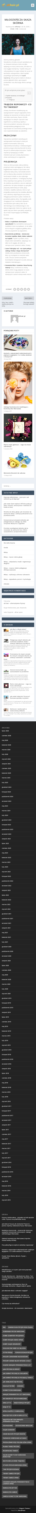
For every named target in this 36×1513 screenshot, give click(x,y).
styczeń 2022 (6, 909)
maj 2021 (5, 932)
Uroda (12, 29)
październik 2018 (7, 1059)
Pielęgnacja (12, 99)
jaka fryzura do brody (11, 1369)
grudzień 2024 (6, 787)
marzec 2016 (6, 1190)
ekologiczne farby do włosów (14, 1348)
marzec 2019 (6, 1036)
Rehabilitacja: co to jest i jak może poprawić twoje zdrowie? (16, 1270)
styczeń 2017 (6, 1158)
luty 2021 (5, 942)
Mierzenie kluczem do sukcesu (14, 473)
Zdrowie (6, 584)
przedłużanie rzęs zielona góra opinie (17, 1442)
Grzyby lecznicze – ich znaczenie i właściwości (17, 1308)
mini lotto (7, 1403)
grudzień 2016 (6, 1162)
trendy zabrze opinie (11, 1478)
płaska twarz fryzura (11, 1446)
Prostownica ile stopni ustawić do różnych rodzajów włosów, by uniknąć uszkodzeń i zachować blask (18, 656)
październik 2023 (7, 829)
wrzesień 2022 (6, 886)
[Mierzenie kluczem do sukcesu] (18, 460)
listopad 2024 (6, 792)
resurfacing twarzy (10, 1451)
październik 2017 (7, 1115)
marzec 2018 (6, 1092)
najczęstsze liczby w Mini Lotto (15, 1415)
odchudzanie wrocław (23, 1425)
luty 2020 (5, 989)
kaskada (20, 1386)
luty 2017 (5, 1153)
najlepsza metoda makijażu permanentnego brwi (13, 1420)
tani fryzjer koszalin (11, 1469)
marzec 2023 (6, 862)
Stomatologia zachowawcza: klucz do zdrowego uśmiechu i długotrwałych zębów (16, 1285)
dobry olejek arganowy (12, 1344)
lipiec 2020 (5, 965)
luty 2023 (5, 867)
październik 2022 (7, 881)
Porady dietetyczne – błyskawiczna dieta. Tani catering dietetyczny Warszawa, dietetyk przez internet (18, 1277)
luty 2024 (5, 815)
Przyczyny (9, 97)
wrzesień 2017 (6, 1120)
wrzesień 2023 (6, 834)
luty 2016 (5, 1195)
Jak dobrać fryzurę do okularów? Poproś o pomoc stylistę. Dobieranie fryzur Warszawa (17, 1225)
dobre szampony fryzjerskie (13, 1336)
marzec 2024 (6, 811)
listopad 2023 (6, 825)
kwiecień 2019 (6, 1031)
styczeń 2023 (6, 872)
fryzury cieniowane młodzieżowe (15, 1357)
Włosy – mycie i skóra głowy (13, 557)
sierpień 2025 (6, 764)
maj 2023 (5, 853)
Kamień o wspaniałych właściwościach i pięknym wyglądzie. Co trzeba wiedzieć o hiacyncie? (18, 355)
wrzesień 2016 (6, 1176)
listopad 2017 (6, 1111)
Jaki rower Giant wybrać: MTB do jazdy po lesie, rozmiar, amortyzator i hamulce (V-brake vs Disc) (18, 505)
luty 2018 (5, 1097)
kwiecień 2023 (6, 857)
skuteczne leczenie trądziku (13, 1461)
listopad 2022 (6, 876)
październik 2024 (7, 796)
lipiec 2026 (5, 731)
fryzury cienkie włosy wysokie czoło (16, 1361)
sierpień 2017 (6, 1125)
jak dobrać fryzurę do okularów (15, 1373)
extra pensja (7, 1352)
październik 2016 (7, 1172)
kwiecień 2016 (6, 1186)
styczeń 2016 (6, 1200)
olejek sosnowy (9, 1430)
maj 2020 (5, 975)
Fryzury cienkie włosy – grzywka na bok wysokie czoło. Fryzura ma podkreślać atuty (18, 1218)
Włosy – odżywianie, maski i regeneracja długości (17, 562)
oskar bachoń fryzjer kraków (14, 1434)
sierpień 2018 (6, 1068)
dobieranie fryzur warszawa (13, 1331)
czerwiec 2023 (6, 848)
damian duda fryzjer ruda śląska (20, 1327)
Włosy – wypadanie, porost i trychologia (17, 579)
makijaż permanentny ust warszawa (16, 1394)
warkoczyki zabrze (10, 1492)
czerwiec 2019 (6, 1022)
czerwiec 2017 (6, 1134)
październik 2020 (7, 951)
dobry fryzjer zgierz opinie (13, 1340)
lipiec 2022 (5, 895)
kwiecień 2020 (6, 979)
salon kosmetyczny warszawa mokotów (14, 1456)
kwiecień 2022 (6, 900)
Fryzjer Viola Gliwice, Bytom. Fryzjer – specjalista (14, 1257)
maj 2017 (5, 1139)
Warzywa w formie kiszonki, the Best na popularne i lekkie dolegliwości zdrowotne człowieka (16, 1297)
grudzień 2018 (6, 1050)
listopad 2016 (6, 1167)
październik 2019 (7, 1007)
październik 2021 (7, 918)
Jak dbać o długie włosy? (18, 629)
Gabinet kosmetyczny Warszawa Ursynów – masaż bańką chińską (16, 1239)
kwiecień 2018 (6, 1087)
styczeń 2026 (6, 759)
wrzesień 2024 (6, 801)
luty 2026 (5, 754)
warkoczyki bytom (10, 1488)
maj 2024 (5, 806)
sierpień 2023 (6, 839)
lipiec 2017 (5, 1130)
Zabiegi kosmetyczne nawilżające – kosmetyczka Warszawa (16, 408)
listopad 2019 (6, 1003)
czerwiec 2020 (6, 970)
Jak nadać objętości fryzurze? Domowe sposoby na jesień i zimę (17, 698)
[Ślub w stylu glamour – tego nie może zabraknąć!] (18, 428)
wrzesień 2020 (6, 956)
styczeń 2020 (6, 993)
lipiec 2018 (5, 1073)
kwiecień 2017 (6, 1144)
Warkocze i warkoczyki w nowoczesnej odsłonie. (18, 710)
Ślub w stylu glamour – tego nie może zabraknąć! (17, 445)
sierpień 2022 (6, 890)
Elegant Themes (24, 1508)
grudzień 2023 (6, 820)
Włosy (6, 552)
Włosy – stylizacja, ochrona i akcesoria (17, 574)
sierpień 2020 (6, 961)
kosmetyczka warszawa (12, 1390)
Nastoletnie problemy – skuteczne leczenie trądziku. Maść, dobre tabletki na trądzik (18, 236)
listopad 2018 (6, 1054)
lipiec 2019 (5, 1017)
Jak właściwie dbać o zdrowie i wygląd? (15, 1291)
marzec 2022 (6, 904)
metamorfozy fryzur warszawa (15, 1398)
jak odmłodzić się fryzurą (12, 1382)
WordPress (21, 1510)
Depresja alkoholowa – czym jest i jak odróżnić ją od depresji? (16, 498)
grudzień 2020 (6, 947)
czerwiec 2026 (6, 735)
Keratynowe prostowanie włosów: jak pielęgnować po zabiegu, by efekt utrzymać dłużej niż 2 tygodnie (16, 521)
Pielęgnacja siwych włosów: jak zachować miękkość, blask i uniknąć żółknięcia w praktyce (20, 641)
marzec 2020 (6, 984)
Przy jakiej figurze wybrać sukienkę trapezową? (17, 1245)
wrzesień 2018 (6, 1064)
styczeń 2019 (6, 1045)
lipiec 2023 (5, 843)
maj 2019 (5, 1026)
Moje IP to (6, 1407)
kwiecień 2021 (6, 937)
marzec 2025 (6, 778)
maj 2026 (5, 740)
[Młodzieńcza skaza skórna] (18, 44)
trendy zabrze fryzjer (11, 1473)
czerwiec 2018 (6, 1078)
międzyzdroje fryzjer (22, 1403)
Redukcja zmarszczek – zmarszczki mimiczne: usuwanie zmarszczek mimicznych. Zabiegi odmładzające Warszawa (17, 1232)
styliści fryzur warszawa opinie (15, 1465)
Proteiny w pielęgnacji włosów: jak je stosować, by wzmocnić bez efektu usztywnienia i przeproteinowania (16, 530)
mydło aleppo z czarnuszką (13, 1411)
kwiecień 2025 (6, 773)
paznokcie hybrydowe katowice (14, 1438)
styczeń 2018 (6, 1101)
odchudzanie (8, 1425)
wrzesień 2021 (6, 923)
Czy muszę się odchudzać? (11, 1303)
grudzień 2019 (6, 998)
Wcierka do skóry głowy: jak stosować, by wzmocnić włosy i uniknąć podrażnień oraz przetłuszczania (18, 513)
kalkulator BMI (8, 1386)
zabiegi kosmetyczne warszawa (14, 1496)
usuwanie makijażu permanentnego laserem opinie (16, 1483)
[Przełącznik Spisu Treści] (28, 93)
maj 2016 (5, 1181)
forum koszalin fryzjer (24, 1352)
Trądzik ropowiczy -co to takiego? (15, 95)
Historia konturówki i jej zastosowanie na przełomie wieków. (16, 671)
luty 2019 (5, 1040)
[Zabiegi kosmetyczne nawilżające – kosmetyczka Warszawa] (18, 383)
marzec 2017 (6, 1148)
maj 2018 (5, 1083)
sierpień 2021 (6, 928)
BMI (4, 1327)
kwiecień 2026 (6, 745)
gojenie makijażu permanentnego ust (17, 1365)
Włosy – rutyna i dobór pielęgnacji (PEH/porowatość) (15, 569)
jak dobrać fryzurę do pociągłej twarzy (18, 1377)
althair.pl (17, 27)
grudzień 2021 (6, 914)
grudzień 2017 (6, 1106)
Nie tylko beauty (9, 543)
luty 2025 (5, 782)
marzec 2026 (6, 749)
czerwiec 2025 (6, 768)
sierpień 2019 (6, 1012)
